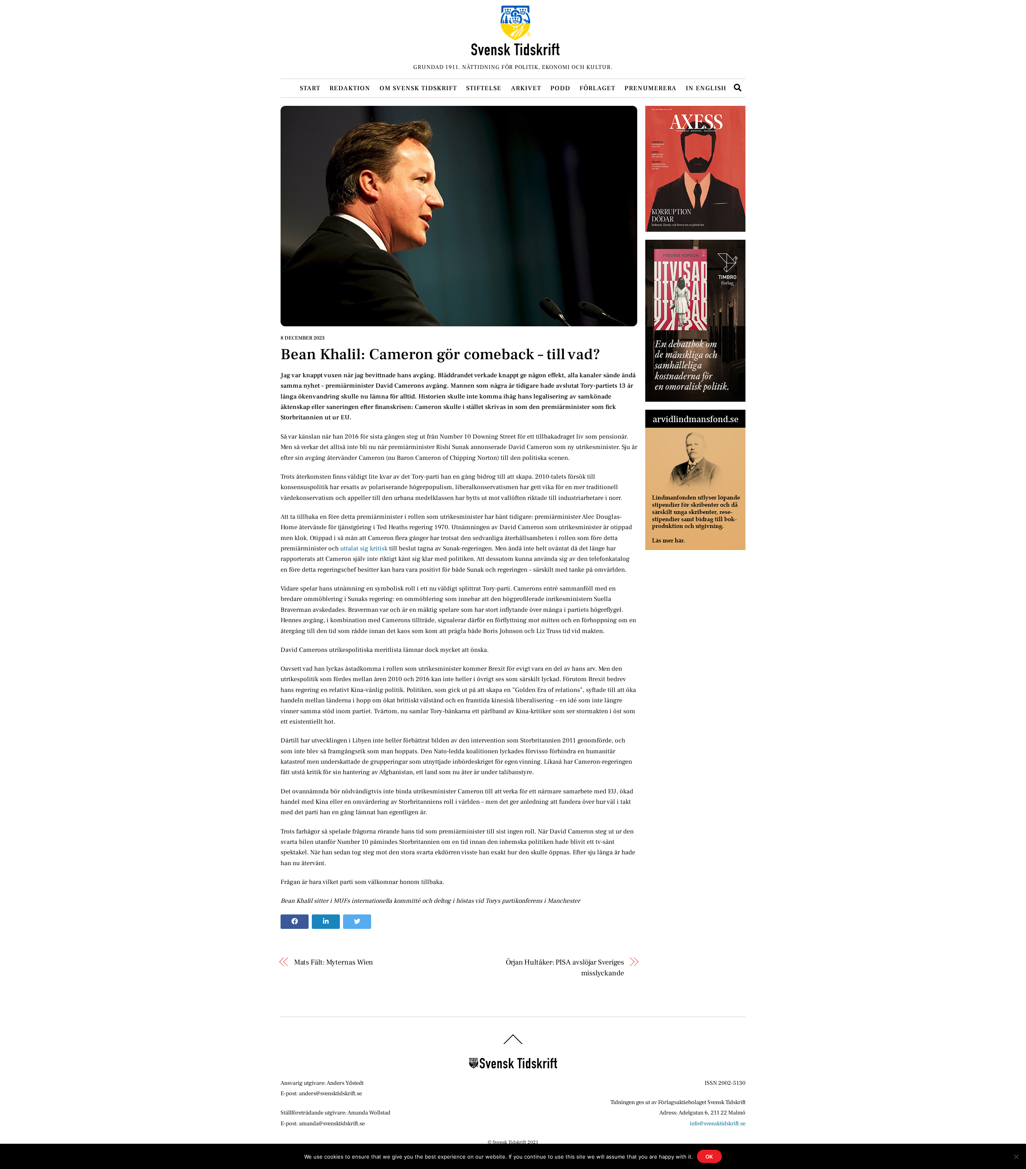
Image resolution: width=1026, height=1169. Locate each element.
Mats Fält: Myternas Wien (334, 962)
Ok (709, 1156)
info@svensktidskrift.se (717, 1123)
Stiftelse (483, 88)
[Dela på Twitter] (357, 922)
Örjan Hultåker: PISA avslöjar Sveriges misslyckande (565, 967)
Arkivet (526, 88)
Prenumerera (650, 88)
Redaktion (349, 88)
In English (706, 88)
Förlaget (597, 88)
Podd (560, 88)
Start (310, 88)
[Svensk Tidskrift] (515, 52)
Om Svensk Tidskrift (418, 88)
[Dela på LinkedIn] (326, 922)
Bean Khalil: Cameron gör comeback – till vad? (440, 354)
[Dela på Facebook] (294, 922)
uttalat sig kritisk (364, 548)
